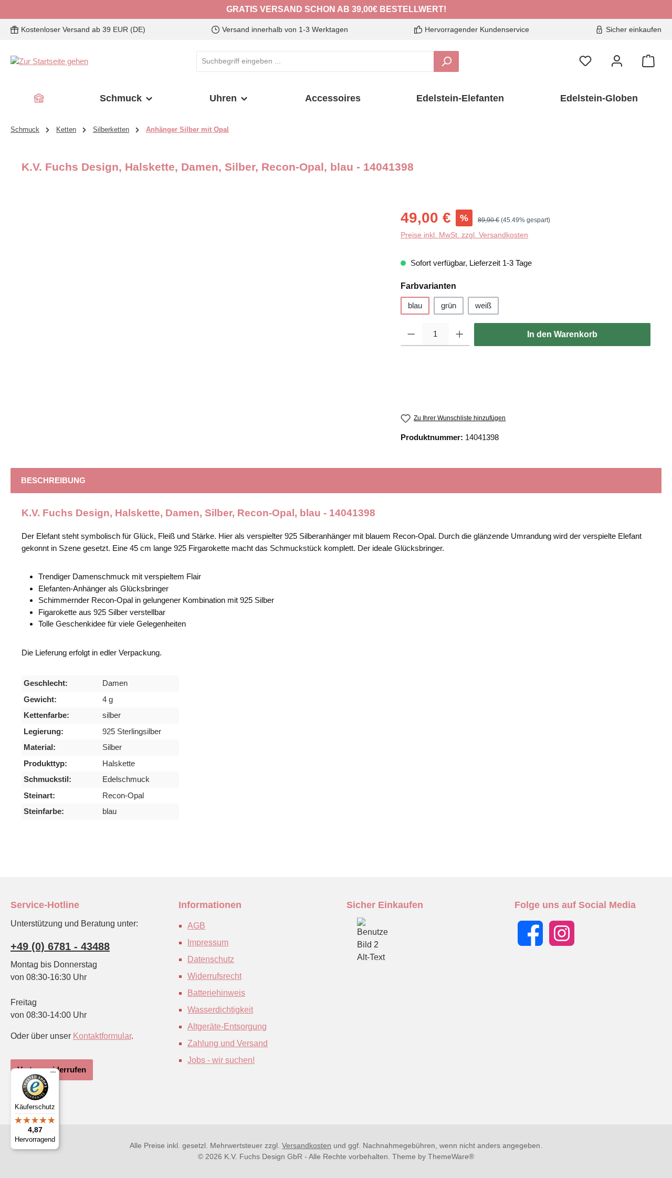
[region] (200, 320)
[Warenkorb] (648, 61)
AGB (196, 925)
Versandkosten (306, 1145)
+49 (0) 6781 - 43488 (60, 946)
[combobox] (315, 61)
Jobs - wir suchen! (221, 1060)
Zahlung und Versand (227, 1043)
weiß (483, 305)
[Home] (39, 98)
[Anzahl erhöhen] (459, 334)
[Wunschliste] (585, 61)
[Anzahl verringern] (411, 334)
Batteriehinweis (216, 992)
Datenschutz (210, 959)
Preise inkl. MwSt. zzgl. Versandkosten (464, 235)
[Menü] (53, 1074)
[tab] (53, 481)
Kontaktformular (102, 1035)
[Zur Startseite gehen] (49, 61)
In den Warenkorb (562, 334)
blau (415, 305)
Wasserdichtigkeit (220, 1009)
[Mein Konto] (617, 61)
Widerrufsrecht (214, 976)
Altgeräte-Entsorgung (227, 1026)
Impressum (207, 942)
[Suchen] (446, 61)
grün (448, 305)
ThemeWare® (451, 1156)
